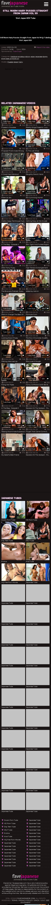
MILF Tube (8, 830)
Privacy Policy (26, 900)
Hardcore (14, 56)
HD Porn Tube (9, 823)
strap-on (15, 58)
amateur (21, 56)
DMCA (36, 900)
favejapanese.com (26, 898)
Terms (14, 900)
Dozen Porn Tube (11, 820)
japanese (38, 56)
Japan (15, 62)
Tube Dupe (17, 51)
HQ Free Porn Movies (12, 840)
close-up (8, 58)
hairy (21, 62)
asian (33, 56)
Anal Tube (8, 836)
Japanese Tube (10, 843)
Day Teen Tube (10, 827)
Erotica (7, 833)
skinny (27, 56)
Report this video (43, 47)
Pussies (10, 62)
